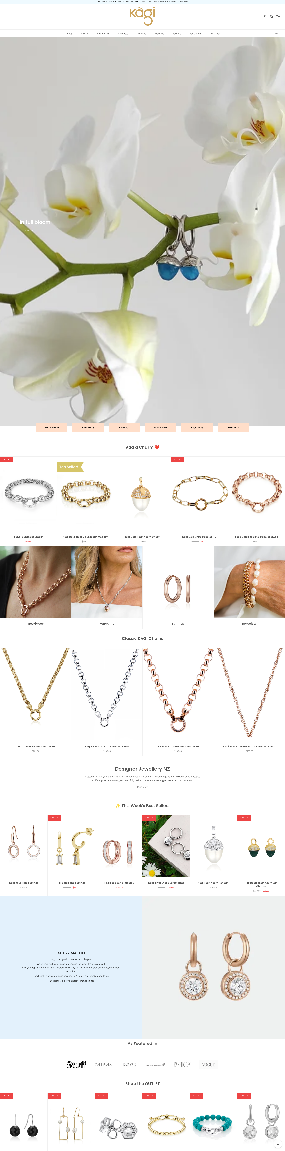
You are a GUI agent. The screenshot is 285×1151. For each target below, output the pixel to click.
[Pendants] (106, 582)
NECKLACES (197, 427)
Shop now (30, 230)
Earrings (177, 33)
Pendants (141, 33)
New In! (85, 33)
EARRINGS (124, 427)
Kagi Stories (103, 33)
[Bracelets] (249, 582)
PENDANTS (233, 427)
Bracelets (159, 33)
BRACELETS (88, 427)
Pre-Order (215, 33)
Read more (142, 786)
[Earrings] (178, 582)
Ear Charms (195, 33)
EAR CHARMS (160, 427)
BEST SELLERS (51, 427)
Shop (69, 33)
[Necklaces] (35, 582)
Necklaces (123, 33)
